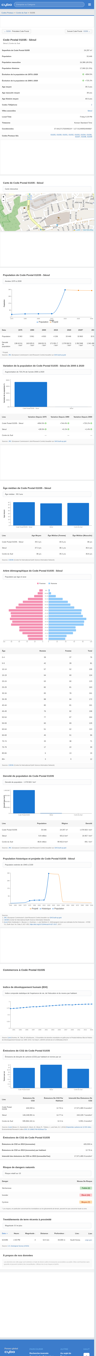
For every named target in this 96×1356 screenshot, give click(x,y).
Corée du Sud (21, 13)
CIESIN (11, 560)
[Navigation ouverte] (89, 4)
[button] (49, 4)
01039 (89, 137)
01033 (77, 135)
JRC (9, 355)
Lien (5, 922)
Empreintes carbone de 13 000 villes (78, 1127)
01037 (77, 137)
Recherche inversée (39, 1353)
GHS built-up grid (60, 355)
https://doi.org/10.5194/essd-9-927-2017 (43, 924)
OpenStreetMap (88, 230)
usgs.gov (88, 1240)
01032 (71, 135)
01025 (53, 135)
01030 (59, 135)
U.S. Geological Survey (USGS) (18, 1246)
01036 (89, 135)
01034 (83, 135)
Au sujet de (65, 1353)
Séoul (90, 111)
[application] (47, 306)
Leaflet (77, 230)
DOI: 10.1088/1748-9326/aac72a (35, 1129)
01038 (83, 137)
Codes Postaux (8, 13)
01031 (65, 135)
